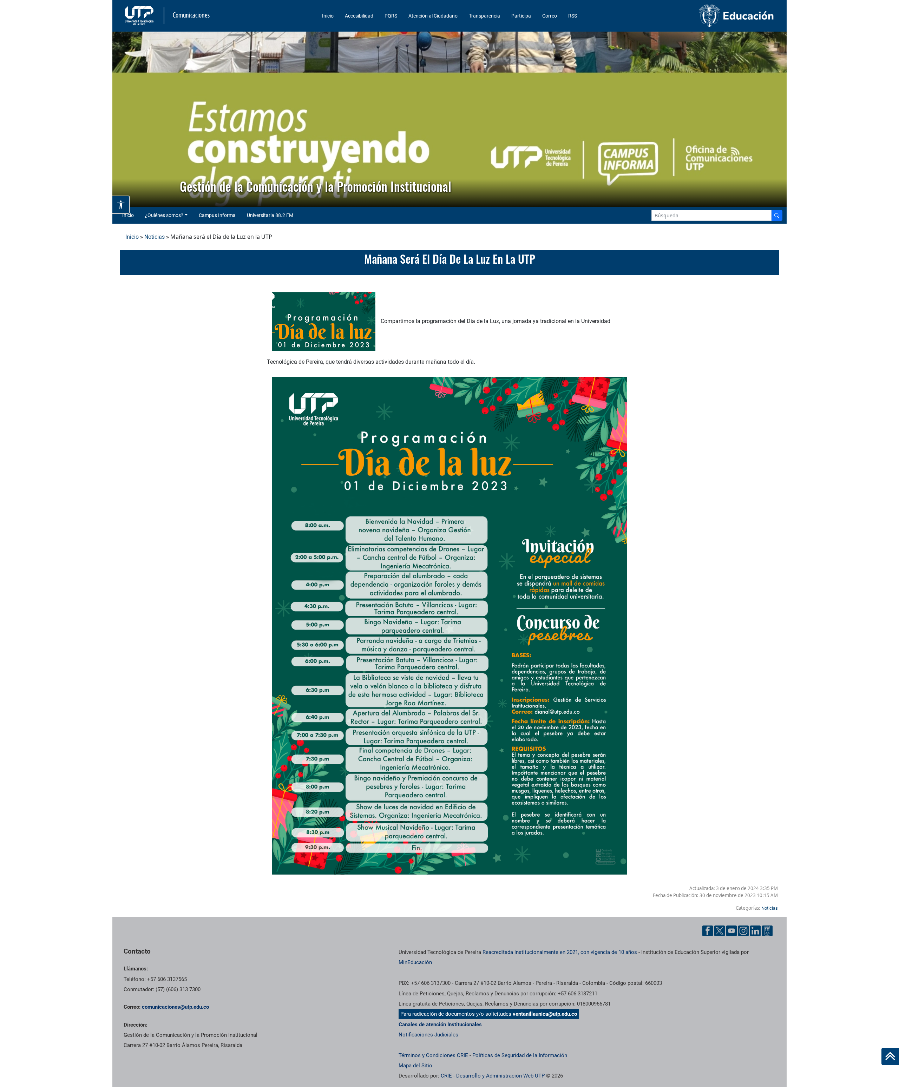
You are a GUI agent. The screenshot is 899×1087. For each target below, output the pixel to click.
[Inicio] (890, 1056)
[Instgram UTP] (743, 930)
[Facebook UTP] (707, 930)
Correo (549, 16)
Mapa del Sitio (415, 1065)
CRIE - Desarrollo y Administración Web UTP (493, 1076)
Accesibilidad (359, 16)
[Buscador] (776, 215)
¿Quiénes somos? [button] (164, 215)
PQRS (391, 16)
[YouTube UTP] (731, 930)
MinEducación (415, 962)
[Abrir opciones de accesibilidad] (121, 205)
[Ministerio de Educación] (699, 16)
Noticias (154, 236)
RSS (572, 16)
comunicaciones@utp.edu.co (175, 1007)
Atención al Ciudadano (433, 16)
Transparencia (484, 16)
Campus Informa (217, 215)
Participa (521, 16)
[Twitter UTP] (719, 930)
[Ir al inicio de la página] (890, 1056)
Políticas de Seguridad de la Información (519, 1055)
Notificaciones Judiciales (428, 1035)
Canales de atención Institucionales (440, 1024)
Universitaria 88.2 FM (270, 215)
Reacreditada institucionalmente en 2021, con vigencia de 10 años (560, 952)
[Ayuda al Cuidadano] (767, 930)
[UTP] (140, 15)
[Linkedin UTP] (755, 930)
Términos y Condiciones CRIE (433, 1055)
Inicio (328, 16)
